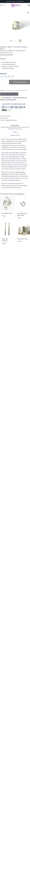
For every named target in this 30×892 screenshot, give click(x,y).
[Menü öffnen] (1, 5)
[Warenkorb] (29, 5)
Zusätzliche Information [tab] (15, 129)
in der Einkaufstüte (19, 82)
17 (1, 76)
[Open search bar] (4, 5)
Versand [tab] (15, 132)
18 (5, 76)
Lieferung (2, 90)
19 (9, 76)
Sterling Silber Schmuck (11, 120)
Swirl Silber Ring (7, 213)
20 (13, 76)
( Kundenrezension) (6, 54)
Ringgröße (3, 73)
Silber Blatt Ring (22, 239)
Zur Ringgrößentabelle (9, 94)
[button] (28, 12)
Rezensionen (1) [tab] (15, 135)
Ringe (6, 118)
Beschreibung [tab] (15, 125)
